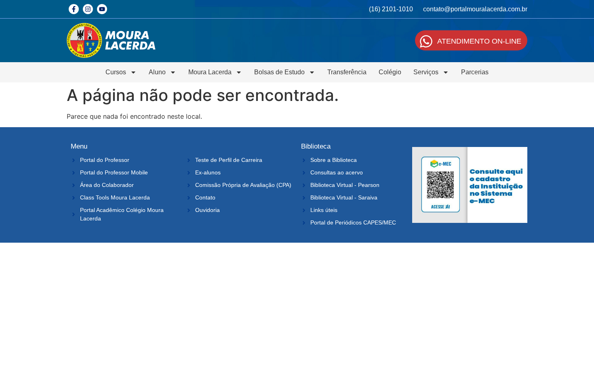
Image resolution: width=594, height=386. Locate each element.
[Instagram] (88, 9)
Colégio (390, 72)
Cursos (115, 72)
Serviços (425, 72)
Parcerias (475, 72)
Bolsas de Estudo (279, 72)
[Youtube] (102, 9)
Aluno (157, 72)
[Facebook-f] (74, 9)
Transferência (347, 72)
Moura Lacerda (210, 72)
